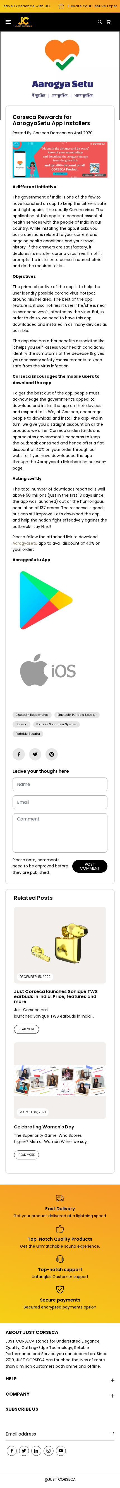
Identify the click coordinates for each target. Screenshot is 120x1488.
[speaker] (48, 704)
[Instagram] (48, 1451)
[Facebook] (19, 754)
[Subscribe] (112, 1434)
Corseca (21, 724)
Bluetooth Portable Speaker (77, 715)
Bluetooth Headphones (32, 715)
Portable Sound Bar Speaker (56, 724)
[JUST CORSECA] (19, 22)
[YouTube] (61, 1451)
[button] (7, 22)
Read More (27, 1029)
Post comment (90, 866)
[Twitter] (35, 754)
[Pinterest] (51, 754)
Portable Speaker (28, 734)
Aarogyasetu (25, 543)
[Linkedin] (36, 1451)
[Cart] (108, 22)
